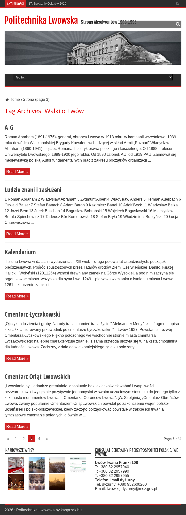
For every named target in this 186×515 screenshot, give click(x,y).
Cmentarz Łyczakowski (32, 314)
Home (14, 99)
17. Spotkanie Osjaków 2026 (47, 3)
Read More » (17, 172)
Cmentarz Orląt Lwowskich (37, 376)
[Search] (177, 24)
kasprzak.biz (71, 510)
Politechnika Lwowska (41, 20)
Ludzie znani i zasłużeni (33, 189)
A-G (9, 127)
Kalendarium (20, 252)
